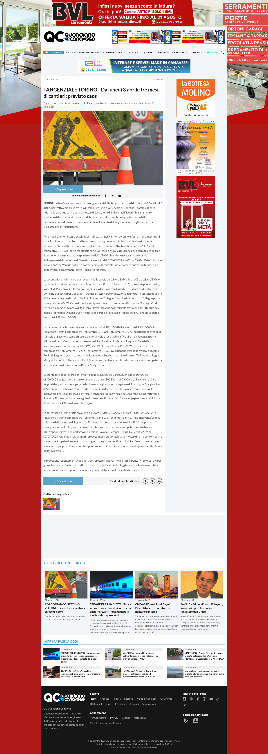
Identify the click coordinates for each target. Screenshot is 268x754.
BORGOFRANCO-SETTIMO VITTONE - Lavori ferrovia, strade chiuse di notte (65, 608)
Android (54, 728)
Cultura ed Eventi (113, 52)
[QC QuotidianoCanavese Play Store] (186, 721)
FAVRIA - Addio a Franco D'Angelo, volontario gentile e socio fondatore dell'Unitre (202, 608)
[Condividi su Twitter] (112, 195)
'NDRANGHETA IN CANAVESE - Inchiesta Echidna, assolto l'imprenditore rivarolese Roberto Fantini (80, 673)
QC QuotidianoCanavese (118, 740)
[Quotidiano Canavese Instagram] (204, 699)
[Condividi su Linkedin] (119, 195)
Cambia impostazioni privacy (105, 722)
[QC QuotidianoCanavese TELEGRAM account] (184, 705)
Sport (109, 703)
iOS (45, 728)
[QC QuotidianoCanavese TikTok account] (217, 699)
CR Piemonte (179, 52)
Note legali (140, 717)
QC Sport (148, 52)
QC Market (96, 703)
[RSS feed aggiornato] (184, 699)
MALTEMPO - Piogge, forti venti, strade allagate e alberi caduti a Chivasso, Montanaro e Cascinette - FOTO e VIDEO (204, 656)
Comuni (195, 52)
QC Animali (166, 698)
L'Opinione (163, 52)
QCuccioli (133, 52)
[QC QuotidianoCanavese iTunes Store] (196, 721)
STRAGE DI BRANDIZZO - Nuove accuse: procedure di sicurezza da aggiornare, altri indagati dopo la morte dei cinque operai (110, 610)
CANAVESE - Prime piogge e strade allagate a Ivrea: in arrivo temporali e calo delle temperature (204, 673)
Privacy (114, 717)
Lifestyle (128, 698)
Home (93, 698)
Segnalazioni (211, 52)
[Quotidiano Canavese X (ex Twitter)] (191, 699)
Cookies (126, 717)
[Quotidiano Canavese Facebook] (197, 699)
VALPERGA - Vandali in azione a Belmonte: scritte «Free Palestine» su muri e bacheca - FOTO (140, 656)
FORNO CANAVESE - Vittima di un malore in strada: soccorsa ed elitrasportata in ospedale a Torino (139, 673)
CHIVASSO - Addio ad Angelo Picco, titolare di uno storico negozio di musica (153, 608)
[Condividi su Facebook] (105, 195)
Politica (70, 52)
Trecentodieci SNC (127, 747)
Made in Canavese (89, 52)
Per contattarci (98, 717)
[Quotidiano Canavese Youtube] (211, 699)
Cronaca (56, 52)
